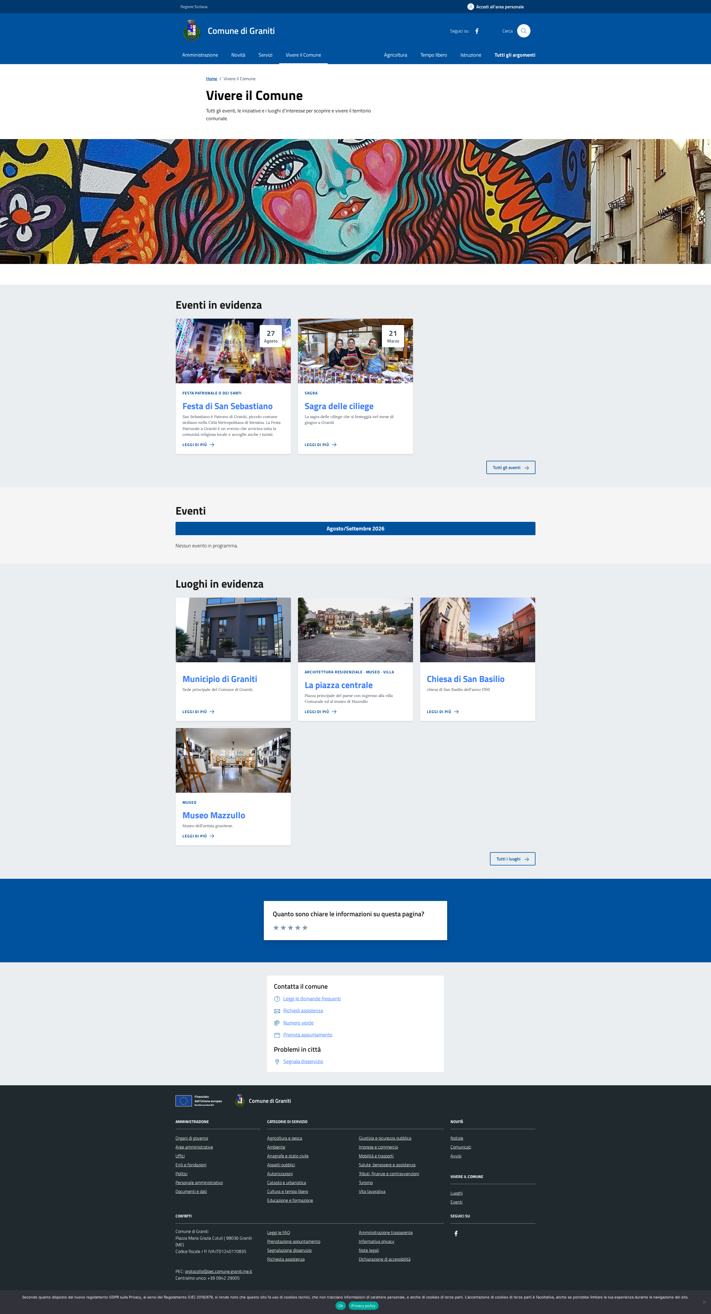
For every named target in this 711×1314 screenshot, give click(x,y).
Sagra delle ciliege (339, 406)
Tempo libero (433, 55)
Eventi (456, 1202)
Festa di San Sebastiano (227, 406)
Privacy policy (363, 1305)
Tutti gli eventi (507, 467)
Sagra (311, 393)
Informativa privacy (376, 1241)
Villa (388, 672)
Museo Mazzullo (213, 815)
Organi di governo (192, 1138)
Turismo (366, 1182)
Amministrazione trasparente (386, 1232)
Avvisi (455, 1155)
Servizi (265, 55)
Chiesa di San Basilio (466, 678)
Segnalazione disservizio (289, 1250)
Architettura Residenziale (334, 672)
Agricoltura (395, 55)
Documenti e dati (191, 1191)
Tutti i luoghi (509, 858)
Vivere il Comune (303, 55)
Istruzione (470, 55)
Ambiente (276, 1147)
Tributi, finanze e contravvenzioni (389, 1173)
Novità (238, 55)
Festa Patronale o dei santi (212, 393)
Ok (340, 1305)
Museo (373, 672)
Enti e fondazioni (191, 1164)
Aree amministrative (194, 1147)
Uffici (180, 1155)
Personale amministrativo (199, 1182)
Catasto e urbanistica (286, 1182)
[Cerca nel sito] (523, 30)
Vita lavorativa (372, 1191)
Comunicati (460, 1147)
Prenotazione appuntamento (293, 1241)
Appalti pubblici (281, 1164)
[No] (704, 1302)
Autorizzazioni (280, 1173)
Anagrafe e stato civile (288, 1155)
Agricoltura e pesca (284, 1138)
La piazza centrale (339, 685)
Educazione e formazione (290, 1200)
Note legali (369, 1250)
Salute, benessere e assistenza (387, 1164)
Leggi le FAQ (278, 1232)
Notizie (456, 1138)
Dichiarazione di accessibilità (384, 1259)
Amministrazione (200, 55)
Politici (181, 1173)
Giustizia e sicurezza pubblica (385, 1138)
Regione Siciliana (194, 6)
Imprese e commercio (378, 1147)
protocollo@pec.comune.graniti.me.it (218, 1271)
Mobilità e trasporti (376, 1155)
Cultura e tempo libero (287, 1191)
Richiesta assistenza (286, 1259)
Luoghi (456, 1193)
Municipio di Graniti (219, 678)
